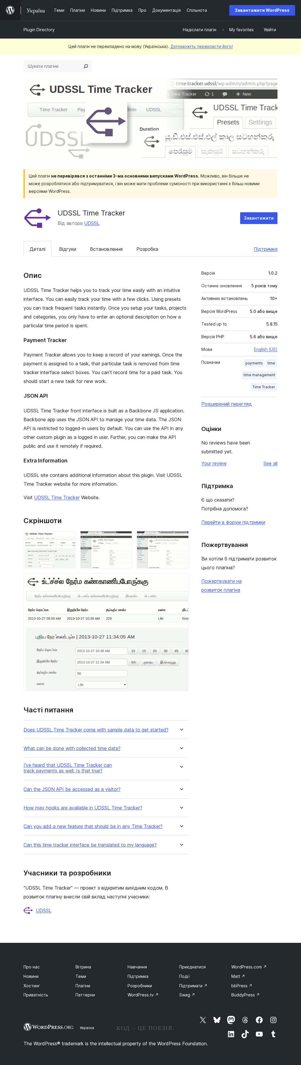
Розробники (140, 985)
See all (270, 463)
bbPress (241, 985)
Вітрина (83, 966)
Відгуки (67, 249)
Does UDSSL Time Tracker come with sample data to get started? (96, 730)
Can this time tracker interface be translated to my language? (90, 845)
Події (184, 976)
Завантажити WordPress (262, 10)
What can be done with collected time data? (72, 748)
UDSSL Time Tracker (57, 497)
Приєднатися (192, 966)
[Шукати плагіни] (86, 66)
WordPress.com (249, 966)
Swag (187, 994)
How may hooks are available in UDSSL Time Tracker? (83, 808)
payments (254, 363)
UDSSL (92, 223)
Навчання (137, 966)
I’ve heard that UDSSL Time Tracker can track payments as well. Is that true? (68, 768)
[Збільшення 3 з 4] (181, 539)
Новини (31, 976)
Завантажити (259, 217)
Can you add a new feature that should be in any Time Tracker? (93, 826)
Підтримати (193, 985)
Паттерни (85, 994)
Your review (214, 463)
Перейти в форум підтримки (233, 522)
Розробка (147, 249)
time (271, 363)
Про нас (32, 966)
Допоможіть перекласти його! (201, 46)
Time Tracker (263, 387)
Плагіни (83, 985)
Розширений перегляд (226, 404)
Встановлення (106, 249)
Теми (81, 976)
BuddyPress (245, 994)
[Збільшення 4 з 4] (181, 581)
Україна (87, 1027)
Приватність (36, 994)
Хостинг (32, 985)
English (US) (265, 349)
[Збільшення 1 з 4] (68, 539)
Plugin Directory (39, 29)
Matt (238, 976)
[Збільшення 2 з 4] (124, 539)
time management (259, 375)
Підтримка (265, 249)
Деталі (37, 249)
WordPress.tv (143, 994)
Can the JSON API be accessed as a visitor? (72, 789)
